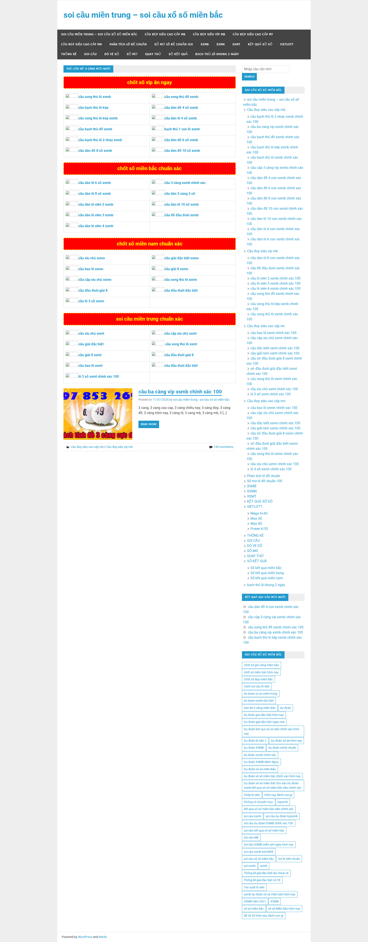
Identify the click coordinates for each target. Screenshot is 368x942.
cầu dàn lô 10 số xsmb (181, 204)
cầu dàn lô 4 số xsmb (180, 118)
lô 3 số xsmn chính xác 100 (271, 469)
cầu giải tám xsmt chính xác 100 (274, 353)
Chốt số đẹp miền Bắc (258, 679)
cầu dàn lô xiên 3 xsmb (95, 215)
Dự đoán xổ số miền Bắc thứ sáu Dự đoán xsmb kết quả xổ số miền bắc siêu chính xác (272, 785)
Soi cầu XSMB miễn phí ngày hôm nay (268, 844)
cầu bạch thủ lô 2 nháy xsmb (100, 140)
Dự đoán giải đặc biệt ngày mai (264, 722)
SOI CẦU (90, 54)
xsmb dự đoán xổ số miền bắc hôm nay (269, 894)
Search (249, 77)
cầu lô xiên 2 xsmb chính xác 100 (275, 278)
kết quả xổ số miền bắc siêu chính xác (268, 809)
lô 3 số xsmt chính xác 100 (98, 376)
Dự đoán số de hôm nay (286, 740)
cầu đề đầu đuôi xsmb (181, 215)
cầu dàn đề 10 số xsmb (182, 151)
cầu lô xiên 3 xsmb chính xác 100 (275, 283)
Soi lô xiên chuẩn (289, 858)
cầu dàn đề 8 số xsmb (95, 151)
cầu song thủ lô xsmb (94, 97)
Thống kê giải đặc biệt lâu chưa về (266, 873)
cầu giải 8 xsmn (176, 269)
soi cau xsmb (252, 816)
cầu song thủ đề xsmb (181, 97)
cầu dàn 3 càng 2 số (179, 194)
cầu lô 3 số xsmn (91, 301)
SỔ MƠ (132, 54)
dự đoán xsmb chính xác (260, 755)
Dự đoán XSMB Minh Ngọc (261, 762)
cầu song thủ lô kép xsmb (98, 118)
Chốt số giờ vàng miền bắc (261, 665)
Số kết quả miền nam (266, 578)
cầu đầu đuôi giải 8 (93, 290)
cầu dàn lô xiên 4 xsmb (95, 226)
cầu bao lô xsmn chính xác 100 (273, 408)
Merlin (103, 937)
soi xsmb (250, 865)
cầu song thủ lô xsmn (180, 280)
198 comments (223, 447)
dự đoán (285, 708)
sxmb (263, 865)
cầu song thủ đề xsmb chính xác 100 (275, 627)
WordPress (85, 937)
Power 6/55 (259, 529)
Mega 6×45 (258, 513)
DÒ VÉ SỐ (111, 54)
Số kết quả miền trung (267, 573)
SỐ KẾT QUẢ (178, 54)
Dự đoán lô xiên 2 (255, 740)
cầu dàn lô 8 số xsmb (94, 194)
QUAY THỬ (153, 54)
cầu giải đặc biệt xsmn (181, 258)
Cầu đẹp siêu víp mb (209, 34)
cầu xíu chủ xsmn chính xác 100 (274, 464)
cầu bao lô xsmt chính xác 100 (273, 333)
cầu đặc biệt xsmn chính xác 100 (275, 423)
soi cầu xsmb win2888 (258, 851)
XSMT (236, 44)
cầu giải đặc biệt (91, 344)
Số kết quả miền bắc (266, 568)
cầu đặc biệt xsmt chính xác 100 (274, 348)
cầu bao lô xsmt (90, 366)
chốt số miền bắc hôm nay (261, 672)
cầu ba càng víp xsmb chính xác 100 (180, 392)
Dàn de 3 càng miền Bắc (260, 708)
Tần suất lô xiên (254, 887)
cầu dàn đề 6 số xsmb (181, 140)
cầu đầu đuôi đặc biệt (181, 290)
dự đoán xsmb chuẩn (282, 747)
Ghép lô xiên (252, 795)
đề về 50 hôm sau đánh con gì (263, 915)
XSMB (205, 44)
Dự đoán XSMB (254, 747)
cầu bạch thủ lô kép (93, 108)
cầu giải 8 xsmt (89, 355)
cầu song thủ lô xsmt (181, 344)
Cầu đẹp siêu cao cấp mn (81, 44)
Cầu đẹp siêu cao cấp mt (253, 34)
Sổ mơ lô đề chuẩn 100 (173, 44)
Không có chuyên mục (258, 802)
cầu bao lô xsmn (90, 269)
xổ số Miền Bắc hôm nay (284, 908)
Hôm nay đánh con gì (278, 795)
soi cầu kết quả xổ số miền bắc (264, 830)
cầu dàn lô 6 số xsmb (94, 183)
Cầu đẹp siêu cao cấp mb (165, 34)
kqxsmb (282, 802)
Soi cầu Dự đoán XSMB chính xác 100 (268, 823)
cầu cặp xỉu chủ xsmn (94, 280)
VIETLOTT (286, 44)
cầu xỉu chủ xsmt (91, 333)
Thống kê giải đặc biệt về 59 (262, 880)
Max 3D (256, 518)
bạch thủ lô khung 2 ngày (217, 54)
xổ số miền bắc (254, 908)
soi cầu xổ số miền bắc (259, 858)
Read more (149, 424)
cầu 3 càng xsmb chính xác (185, 183)
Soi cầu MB (251, 837)
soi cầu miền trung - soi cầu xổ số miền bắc (201, 399)
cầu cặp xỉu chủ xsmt (180, 333)
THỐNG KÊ (68, 54)
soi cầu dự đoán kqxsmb (282, 816)
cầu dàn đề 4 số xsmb (181, 108)
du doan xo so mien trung (260, 693)
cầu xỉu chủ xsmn (91, 258)
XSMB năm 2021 (255, 901)
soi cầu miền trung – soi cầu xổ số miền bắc (143, 15)
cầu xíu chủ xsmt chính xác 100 (274, 389)
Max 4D (256, 524)
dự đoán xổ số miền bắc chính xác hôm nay (272, 776)
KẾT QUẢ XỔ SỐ (260, 44)
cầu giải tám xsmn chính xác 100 (275, 428)
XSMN (220, 44)
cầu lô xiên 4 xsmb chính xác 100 (275, 289)
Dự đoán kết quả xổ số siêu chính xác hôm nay (271, 731)
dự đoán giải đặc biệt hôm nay (264, 715)
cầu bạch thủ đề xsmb (95, 129)
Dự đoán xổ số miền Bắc (260, 769)
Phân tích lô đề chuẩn (128, 44)
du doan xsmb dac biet (259, 700)
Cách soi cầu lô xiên (257, 686)
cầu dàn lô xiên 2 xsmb (95, 204)
